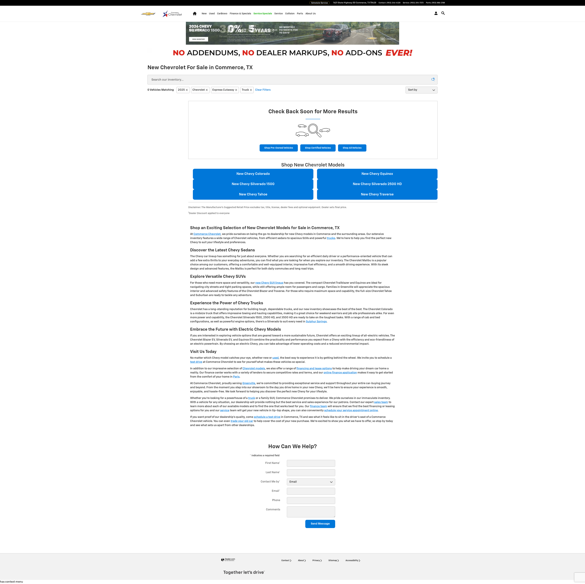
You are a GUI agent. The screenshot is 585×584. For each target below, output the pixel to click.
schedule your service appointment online (351, 410)
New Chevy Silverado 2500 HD (377, 184)
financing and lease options (314, 368)
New (204, 14)
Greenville (248, 383)
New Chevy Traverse (377, 194)
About (301, 560)
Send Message (320, 523)
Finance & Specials (240, 14)
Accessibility (352, 560)
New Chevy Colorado (253, 174)
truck (251, 398)
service (224, 410)
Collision (289, 14)
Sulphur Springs (316, 321)
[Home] (148, 13)
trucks (331, 238)
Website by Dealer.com (228, 559)
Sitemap (332, 560)
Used (212, 14)
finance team (318, 406)
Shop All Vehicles (352, 148)
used (275, 358)
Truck (245, 90)
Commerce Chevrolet (207, 234)
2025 (181, 90)
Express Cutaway (223, 90)
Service (278, 14)
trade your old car (242, 421)
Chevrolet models (254, 368)
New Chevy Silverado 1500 (253, 184)
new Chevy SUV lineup (269, 283)
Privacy (316, 560)
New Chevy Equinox (377, 174)
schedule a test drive (267, 417)
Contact (285, 560)
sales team (381, 402)
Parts (300, 14)
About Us (310, 14)
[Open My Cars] (435, 13)
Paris (236, 376)
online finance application (340, 372)
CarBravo (222, 14)
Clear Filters (263, 90)
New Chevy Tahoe (253, 194)
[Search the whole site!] (443, 13)
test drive (196, 362)
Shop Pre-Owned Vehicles (278, 148)
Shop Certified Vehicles (318, 148)
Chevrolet (198, 90)
